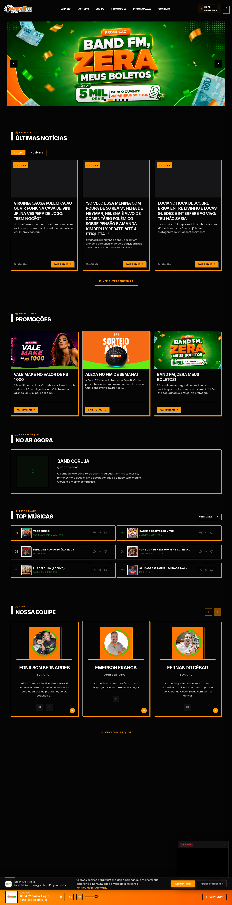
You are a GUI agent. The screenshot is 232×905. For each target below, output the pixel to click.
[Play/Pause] (61, 897)
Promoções (118, 8)
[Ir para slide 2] (109, 100)
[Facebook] (49, 707)
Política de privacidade (91, 887)
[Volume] (79, 897)
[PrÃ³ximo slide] (218, 64)
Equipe (100, 8)
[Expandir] (203, 862)
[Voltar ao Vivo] (71, 897)
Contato (164, 8)
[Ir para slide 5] (123, 100)
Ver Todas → (208, 516)
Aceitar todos (183, 883)
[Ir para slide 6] (127, 100)
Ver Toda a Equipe (118, 732)
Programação (142, 8)
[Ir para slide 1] (105, 100)
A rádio (66, 8)
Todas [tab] (18, 152)
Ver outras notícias (118, 281)
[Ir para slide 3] (114, 100)
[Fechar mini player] (224, 845)
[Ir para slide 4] (119, 100)
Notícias (83, 8)
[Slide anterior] (13, 64)
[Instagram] (39, 707)
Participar (24, 409)
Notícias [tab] (37, 152)
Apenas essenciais (212, 883)
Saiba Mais (61, 264)
